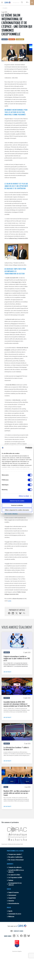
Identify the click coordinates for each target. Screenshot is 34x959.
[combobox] (27, 2)
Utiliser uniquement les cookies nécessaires (17, 510)
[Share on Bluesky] (20, 613)
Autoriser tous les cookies (17, 500)
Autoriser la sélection (17, 505)
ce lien (9, 600)
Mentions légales (17, 951)
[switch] (30, 480)
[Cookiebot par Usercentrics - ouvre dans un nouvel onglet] (25, 448)
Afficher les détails (24, 496)
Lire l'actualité (7, 672)
